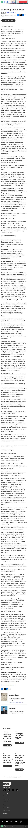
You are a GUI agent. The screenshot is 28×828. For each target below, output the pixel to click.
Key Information (6, 799)
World (16, 732)
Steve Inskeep (10, 12)
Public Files (5, 801)
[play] (2, 826)
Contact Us (5, 813)
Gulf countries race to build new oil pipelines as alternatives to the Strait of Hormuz (20, 760)
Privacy (4, 804)
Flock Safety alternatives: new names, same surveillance (7, 738)
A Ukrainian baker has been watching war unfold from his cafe (8, 759)
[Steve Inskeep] (4, 697)
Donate (24, 2)
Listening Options (6, 807)
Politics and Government (5, 732)
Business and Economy (8, 685)
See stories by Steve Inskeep (16, 702)
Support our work (6, 810)
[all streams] (26, 826)
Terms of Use (5, 796)
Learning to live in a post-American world (19, 736)
